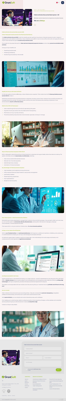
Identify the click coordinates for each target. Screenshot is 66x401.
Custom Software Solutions (54, 388)
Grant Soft (7, 399)
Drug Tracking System (37, 383)
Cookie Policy (4, 395)
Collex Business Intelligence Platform (39, 379)
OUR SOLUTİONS (41, 9)
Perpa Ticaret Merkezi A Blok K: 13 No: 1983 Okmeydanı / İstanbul (10, 384)
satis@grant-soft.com (6, 387)
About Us (26, 379)
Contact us (4, 304)
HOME (35, 9)
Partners (26, 383)
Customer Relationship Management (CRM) (56, 381)
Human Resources (27, 381)
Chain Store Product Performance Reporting (39, 381)
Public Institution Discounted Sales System (55, 386)
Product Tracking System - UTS (55, 383)
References (27, 385)
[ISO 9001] (9, 391)
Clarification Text (37, 369)
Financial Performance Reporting (55, 379)
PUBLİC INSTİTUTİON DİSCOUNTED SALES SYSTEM (44, 10)
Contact (26, 387)
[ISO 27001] (4, 391)
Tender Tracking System (37, 385)
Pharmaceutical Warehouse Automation (38, 389)
